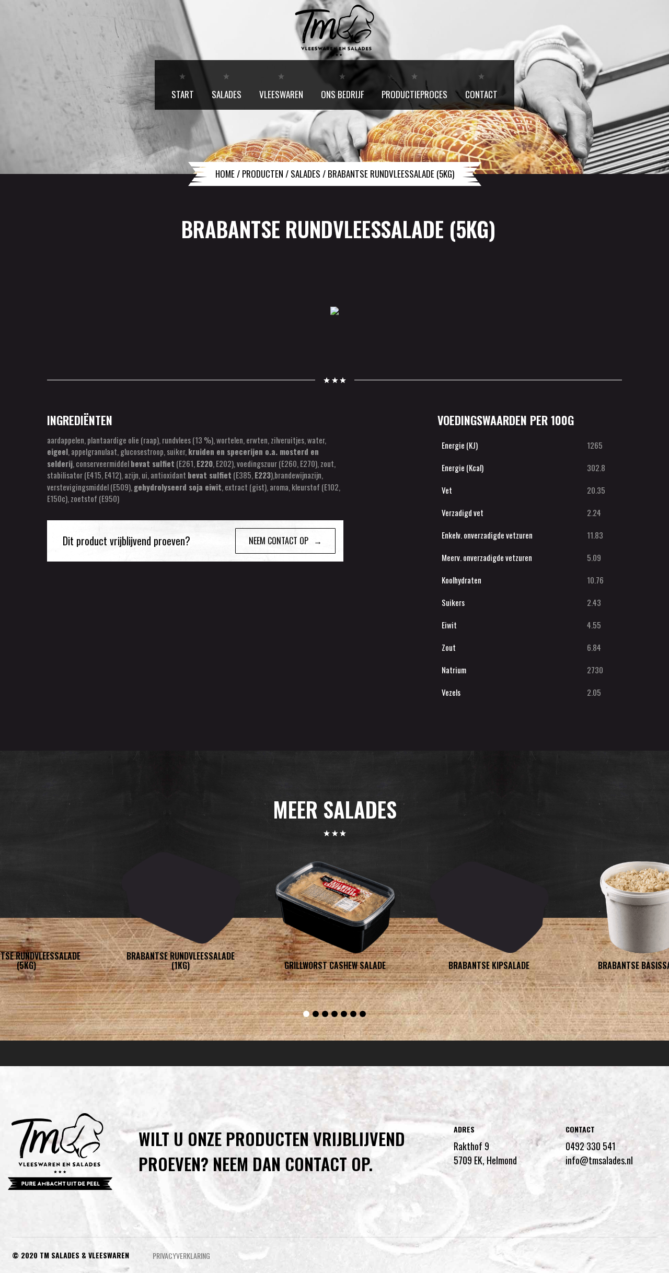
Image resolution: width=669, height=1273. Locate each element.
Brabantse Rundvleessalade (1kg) (180, 961)
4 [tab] (334, 1014)
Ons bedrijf (342, 94)
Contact (481, 94)
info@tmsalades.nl (599, 1160)
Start (182, 94)
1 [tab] (306, 1014)
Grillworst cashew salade (335, 966)
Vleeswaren (281, 94)
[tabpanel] (335, 920)
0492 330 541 (591, 1146)
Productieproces (414, 94)
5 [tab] (344, 1014)
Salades (226, 94)
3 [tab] (325, 1014)
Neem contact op (278, 540)
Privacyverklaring (181, 1255)
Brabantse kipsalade (488, 966)
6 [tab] (353, 1014)
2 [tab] (316, 1014)
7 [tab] (363, 1014)
